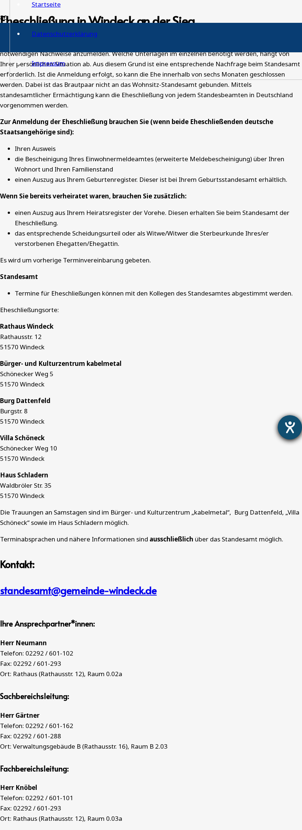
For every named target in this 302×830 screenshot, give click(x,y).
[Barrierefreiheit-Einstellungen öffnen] (290, 427)
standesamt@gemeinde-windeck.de (78, 590)
